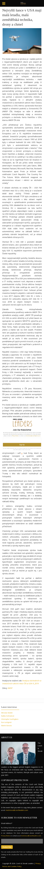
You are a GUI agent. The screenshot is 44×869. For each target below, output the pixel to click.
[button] (22, 429)
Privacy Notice (15, 435)
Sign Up (22, 445)
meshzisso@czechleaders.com (33, 435)
